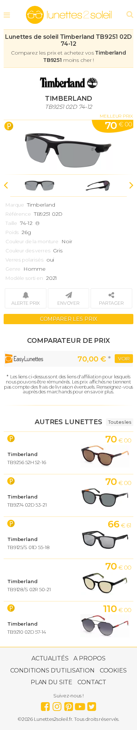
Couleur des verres (27, 250)
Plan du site (51, 682)
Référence (18, 214)
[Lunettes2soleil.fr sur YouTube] (80, 705)
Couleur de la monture (31, 241)
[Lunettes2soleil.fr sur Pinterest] (69, 705)
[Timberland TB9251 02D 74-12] (68, 147)
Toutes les (119, 422)
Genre (12, 269)
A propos (89, 658)
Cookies (113, 670)
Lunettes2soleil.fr (68, 15)
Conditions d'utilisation (52, 670)
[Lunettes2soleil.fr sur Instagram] (57, 705)
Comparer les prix (69, 319)
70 (118, 125)
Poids (12, 232)
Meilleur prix (116, 116)
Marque (14, 205)
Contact (91, 682)
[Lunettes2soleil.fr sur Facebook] (45, 705)
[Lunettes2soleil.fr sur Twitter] (92, 705)
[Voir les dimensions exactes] (38, 223)
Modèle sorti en (24, 278)
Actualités (50, 658)
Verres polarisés (24, 260)
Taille (11, 223)
